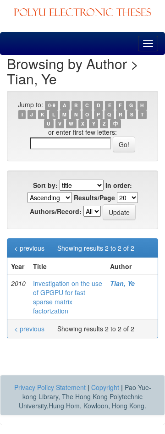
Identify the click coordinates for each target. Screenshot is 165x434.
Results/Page (94, 197)
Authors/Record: (56, 211)
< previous (29, 248)
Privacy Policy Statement (50, 387)
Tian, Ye (122, 283)
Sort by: (45, 185)
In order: (118, 185)
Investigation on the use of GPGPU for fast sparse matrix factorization (67, 297)
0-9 (51, 105)
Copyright (105, 387)
